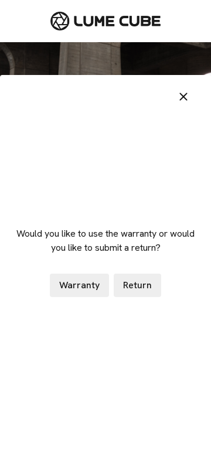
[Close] (183, 97)
